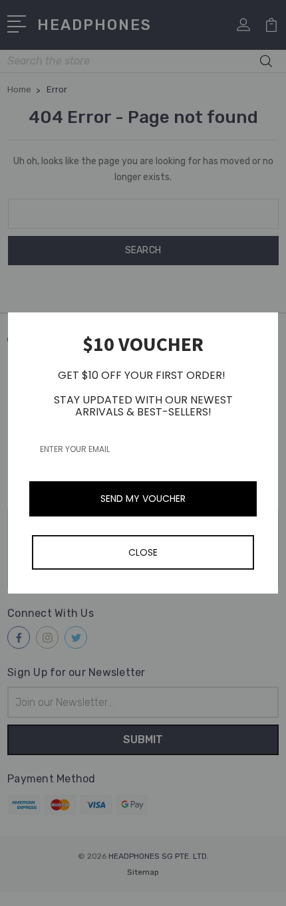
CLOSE (143, 552)
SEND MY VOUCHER (143, 498)
